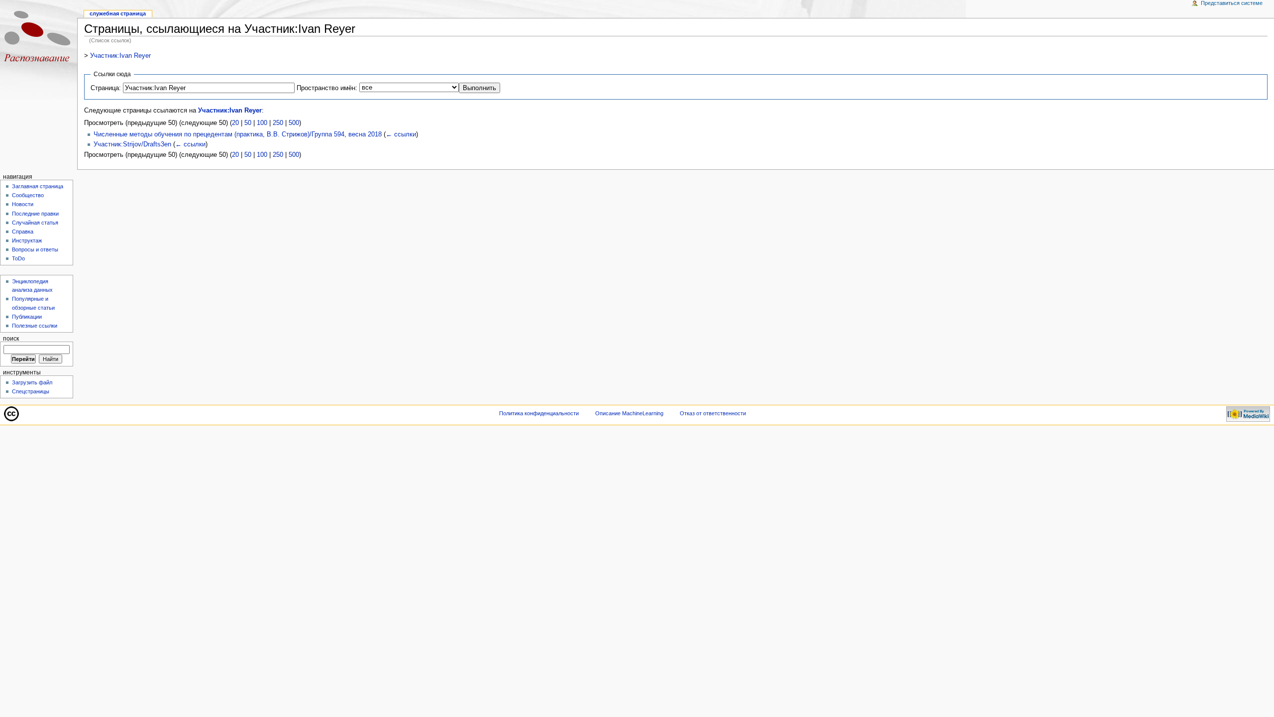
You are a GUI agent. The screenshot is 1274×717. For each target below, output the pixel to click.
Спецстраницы (30, 391)
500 (294, 123)
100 (262, 123)
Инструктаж (27, 240)
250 (278, 123)
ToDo (18, 258)
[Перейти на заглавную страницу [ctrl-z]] (38, 38)
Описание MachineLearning (629, 413)
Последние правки (35, 214)
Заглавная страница (37, 186)
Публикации (27, 317)
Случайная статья (35, 223)
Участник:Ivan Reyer (120, 55)
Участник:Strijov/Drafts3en (132, 144)
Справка (22, 232)
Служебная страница (118, 13)
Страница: (106, 88)
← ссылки (401, 134)
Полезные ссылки (34, 326)
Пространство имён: (327, 88)
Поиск (11, 339)
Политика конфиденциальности (539, 413)
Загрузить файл (32, 382)
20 (235, 123)
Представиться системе (1232, 3)
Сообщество (28, 195)
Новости (22, 204)
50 (247, 123)
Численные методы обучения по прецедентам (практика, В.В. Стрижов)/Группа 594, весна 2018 (238, 134)
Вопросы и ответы (35, 249)
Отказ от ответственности (713, 413)
